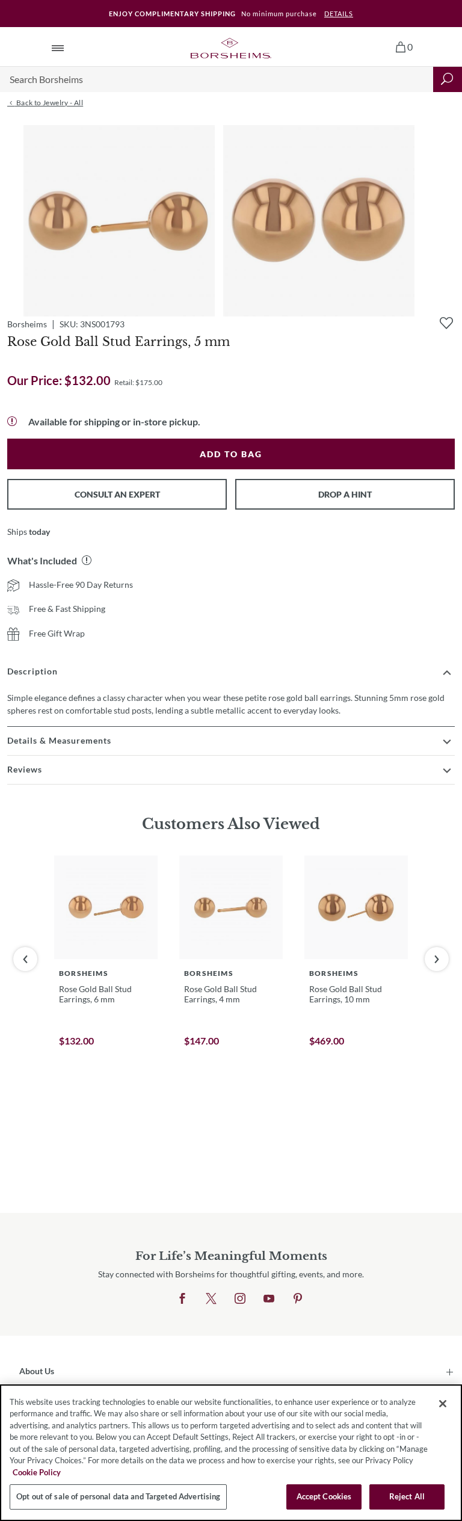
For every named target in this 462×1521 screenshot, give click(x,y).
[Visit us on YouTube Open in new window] (268, 1299)
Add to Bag (231, 454)
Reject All (407, 1496)
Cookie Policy (37, 1472)
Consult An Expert (117, 494)
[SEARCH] (447, 79)
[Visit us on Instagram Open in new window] (240, 1299)
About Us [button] (36, 1371)
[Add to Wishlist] (446, 323)
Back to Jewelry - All (48, 102)
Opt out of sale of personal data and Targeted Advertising (118, 1496)
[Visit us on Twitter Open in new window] (211, 1299)
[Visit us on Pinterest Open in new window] (297, 1299)
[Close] (443, 1403)
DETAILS (338, 13)
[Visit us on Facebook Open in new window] (182, 1299)
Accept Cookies (324, 1496)
